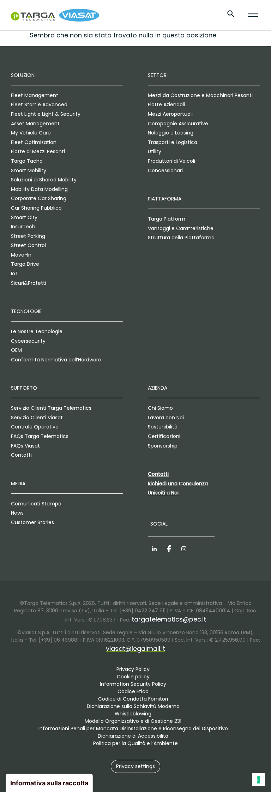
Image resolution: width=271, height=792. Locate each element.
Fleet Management (34, 95)
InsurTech (23, 226)
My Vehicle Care (31, 132)
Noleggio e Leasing (170, 132)
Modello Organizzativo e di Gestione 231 (133, 721)
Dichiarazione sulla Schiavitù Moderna (133, 706)
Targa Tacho (27, 160)
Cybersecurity (28, 340)
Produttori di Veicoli (171, 160)
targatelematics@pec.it (169, 619)
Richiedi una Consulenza (178, 483)
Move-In (21, 254)
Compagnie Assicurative (178, 123)
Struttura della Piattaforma (181, 237)
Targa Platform (166, 218)
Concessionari (165, 170)
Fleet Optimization (33, 142)
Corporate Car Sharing (38, 198)
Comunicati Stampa (36, 503)
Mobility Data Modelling (39, 189)
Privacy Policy (133, 669)
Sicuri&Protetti (28, 283)
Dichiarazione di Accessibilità (133, 735)
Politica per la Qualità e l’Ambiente (135, 743)
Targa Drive (25, 264)
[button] (135, 766)
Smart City (24, 217)
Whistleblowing (133, 713)
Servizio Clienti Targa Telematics (51, 408)
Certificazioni (164, 436)
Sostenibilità (162, 426)
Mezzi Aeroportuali (170, 114)
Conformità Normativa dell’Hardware (56, 359)
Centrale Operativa (35, 426)
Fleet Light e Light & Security (45, 114)
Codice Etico (133, 691)
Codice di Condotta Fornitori (133, 698)
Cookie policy (133, 676)
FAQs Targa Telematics (39, 436)
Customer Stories (32, 522)
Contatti (21, 454)
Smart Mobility (28, 170)
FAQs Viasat (25, 445)
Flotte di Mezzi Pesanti (38, 151)
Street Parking (28, 236)
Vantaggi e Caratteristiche (180, 228)
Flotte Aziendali (166, 104)
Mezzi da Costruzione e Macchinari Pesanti (200, 95)
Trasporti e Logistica (172, 142)
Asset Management (35, 123)
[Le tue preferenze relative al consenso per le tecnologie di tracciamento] (258, 779)
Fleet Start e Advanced (39, 104)
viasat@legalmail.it (135, 648)
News (17, 512)
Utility (154, 151)
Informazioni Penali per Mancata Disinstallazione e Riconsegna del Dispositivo (133, 728)
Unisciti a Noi (163, 492)
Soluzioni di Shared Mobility (44, 179)
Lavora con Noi (166, 417)
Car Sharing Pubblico (36, 207)
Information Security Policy (133, 684)
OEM (16, 350)
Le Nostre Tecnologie (36, 331)
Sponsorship (162, 445)
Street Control (28, 245)
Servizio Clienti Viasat (37, 417)
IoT (14, 273)
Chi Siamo (160, 408)
